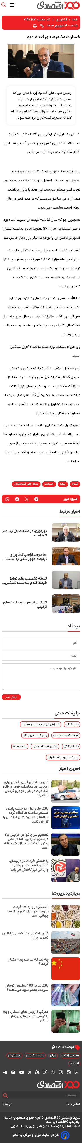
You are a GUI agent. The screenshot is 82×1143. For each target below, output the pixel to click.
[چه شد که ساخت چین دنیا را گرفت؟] (65, 968)
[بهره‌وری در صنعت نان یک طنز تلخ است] (66, 532)
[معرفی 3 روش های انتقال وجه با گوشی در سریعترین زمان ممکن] (65, 1021)
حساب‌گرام (19, 746)
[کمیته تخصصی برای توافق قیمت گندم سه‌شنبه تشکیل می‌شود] (66, 580)
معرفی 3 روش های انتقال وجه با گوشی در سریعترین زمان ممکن (26, 1016)
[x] (30, 1072)
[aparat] (37, 1072)
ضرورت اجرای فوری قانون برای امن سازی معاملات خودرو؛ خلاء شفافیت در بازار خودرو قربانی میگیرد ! (26, 789)
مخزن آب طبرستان (45, 746)
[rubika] (53, 1072)
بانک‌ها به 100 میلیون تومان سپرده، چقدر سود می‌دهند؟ (27, 988)
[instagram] (13, 1072)
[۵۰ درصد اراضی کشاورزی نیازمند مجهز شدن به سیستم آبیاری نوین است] (66, 556)
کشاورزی (61, 20)
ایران (53, 1055)
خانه (75, 20)
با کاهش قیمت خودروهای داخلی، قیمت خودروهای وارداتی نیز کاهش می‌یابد (29, 865)
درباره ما (7, 1104)
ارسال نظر (11, 697)
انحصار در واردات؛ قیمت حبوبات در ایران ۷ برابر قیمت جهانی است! (28, 911)
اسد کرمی (14, 1055)
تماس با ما (73, 1104)
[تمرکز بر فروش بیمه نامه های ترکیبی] (66, 603)
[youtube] (21, 1072)
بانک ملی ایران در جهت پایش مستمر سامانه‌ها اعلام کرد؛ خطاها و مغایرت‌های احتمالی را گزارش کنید (26, 815)
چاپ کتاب (72, 724)
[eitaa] (69, 1072)
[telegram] (36, 499)
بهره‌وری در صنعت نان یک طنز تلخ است (24, 533)
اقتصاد (74, 1063)
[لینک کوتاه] (42, 25)
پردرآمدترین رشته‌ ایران (63, 757)
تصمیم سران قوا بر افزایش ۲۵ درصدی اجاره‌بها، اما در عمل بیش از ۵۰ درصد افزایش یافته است (26, 841)
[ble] (61, 1072)
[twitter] (27, 499)
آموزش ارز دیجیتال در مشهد (40, 724)
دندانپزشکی (71, 746)
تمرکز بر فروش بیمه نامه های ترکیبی (25, 604)
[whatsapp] (7, 499)
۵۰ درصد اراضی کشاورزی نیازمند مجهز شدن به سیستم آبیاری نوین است (25, 557)
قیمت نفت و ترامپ (66, 735)
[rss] (76, 1072)
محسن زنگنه (70, 1055)
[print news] (35, 25)
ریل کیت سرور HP (35, 735)
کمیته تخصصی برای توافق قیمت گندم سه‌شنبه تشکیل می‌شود (26, 580)
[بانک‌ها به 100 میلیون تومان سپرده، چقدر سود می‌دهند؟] (65, 995)
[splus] (45, 1072)
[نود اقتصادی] (53, 5)
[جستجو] (6, 1096)
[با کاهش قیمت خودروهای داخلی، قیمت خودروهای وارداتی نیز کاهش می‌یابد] (65, 870)
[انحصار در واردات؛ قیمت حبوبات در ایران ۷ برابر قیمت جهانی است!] (65, 916)
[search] (4, 4)
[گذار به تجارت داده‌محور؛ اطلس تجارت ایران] (65, 942)
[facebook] (17, 499)
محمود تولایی (35, 1055)
